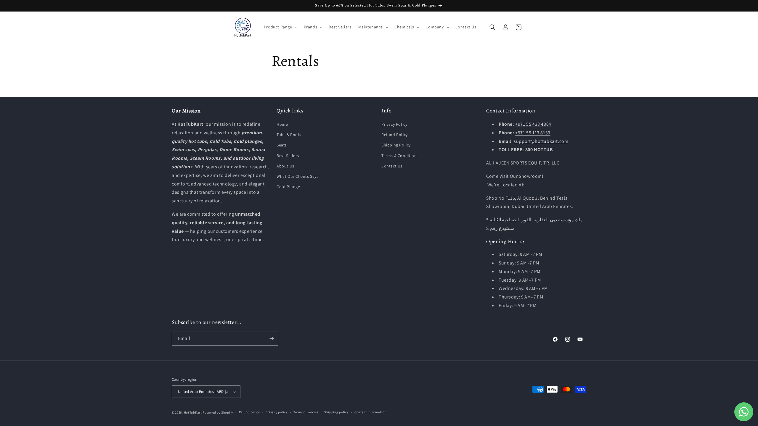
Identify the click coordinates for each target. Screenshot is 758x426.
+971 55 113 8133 (532, 133)
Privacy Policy (394, 124)
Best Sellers (288, 155)
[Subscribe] (271, 339)
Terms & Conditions (400, 155)
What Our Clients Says (298, 176)
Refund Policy (394, 134)
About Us (285, 166)
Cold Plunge (288, 186)
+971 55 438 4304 (533, 124)
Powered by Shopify (218, 412)
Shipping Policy (396, 145)
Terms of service (305, 412)
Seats (282, 145)
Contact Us (391, 166)
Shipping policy (336, 412)
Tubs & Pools (289, 134)
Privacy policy (277, 412)
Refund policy (249, 412)
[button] (280, 27)
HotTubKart (193, 412)
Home (282, 124)
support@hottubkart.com (541, 141)
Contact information (370, 412)
